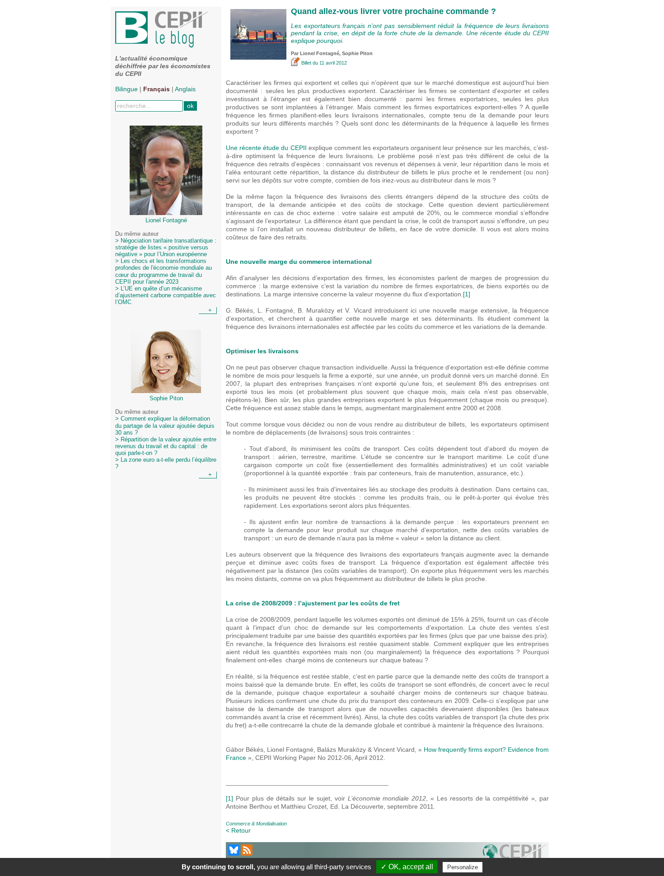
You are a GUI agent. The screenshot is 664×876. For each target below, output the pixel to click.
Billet (306, 63)
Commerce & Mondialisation (256, 823)
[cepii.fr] (515, 855)
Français (156, 89)
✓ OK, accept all (407, 867)
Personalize (462, 867)
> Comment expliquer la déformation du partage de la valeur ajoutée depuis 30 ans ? (165, 426)
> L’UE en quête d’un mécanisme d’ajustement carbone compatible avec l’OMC (165, 295)
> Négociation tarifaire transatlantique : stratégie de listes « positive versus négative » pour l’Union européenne (165, 248)
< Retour (238, 830)
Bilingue (126, 89)
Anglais (185, 89)
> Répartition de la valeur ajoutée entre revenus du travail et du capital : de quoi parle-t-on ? (165, 446)
